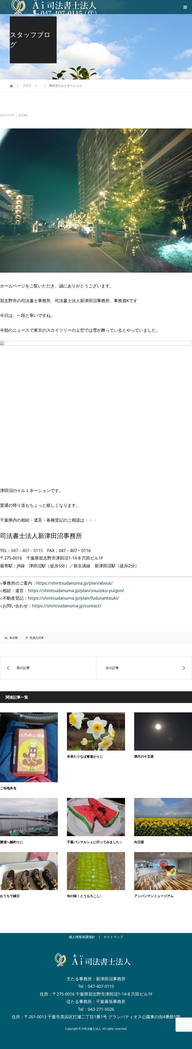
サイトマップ (113, 937)
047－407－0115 (27, 550)
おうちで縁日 (10, 896)
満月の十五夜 (144, 756)
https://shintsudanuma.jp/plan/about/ (74, 583)
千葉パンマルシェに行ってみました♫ (94, 842)
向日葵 (139, 842)
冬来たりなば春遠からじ (85, 756)
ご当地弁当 (8, 788)
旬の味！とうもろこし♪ (84, 896)
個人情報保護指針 (82, 937)
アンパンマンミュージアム (154, 896)
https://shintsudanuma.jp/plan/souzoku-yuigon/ (76, 590)
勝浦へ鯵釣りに (11, 842)
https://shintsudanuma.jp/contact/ (66, 606)
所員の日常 (37, 638)
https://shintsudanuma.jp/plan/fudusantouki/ (73, 598)
